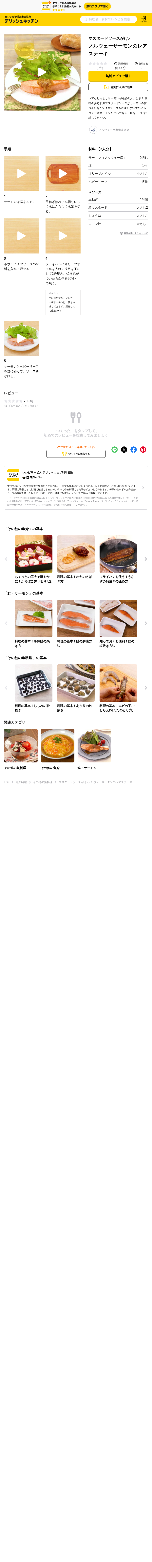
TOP (6, 782)
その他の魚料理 (42, 782)
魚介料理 (21, 782)
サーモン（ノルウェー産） (107, 157)
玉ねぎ (93, 199)
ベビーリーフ (97, 181)
